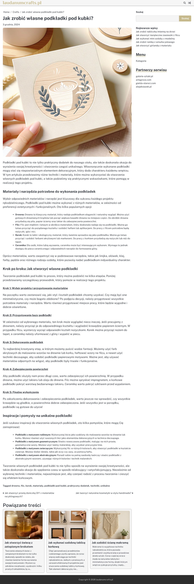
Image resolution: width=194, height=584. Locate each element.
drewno (16, 485)
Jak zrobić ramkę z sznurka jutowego (155, 42)
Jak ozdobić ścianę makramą (110, 542)
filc (22, 485)
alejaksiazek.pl (144, 86)
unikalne (105, 485)
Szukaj (139, 12)
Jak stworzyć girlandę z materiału (153, 45)
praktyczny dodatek (78, 485)
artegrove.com (143, 80)
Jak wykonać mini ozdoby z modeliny (155, 38)
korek (29, 485)
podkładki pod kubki (55, 485)
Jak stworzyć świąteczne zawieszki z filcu (158, 35)
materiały (38, 485)
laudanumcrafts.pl (22, 2)
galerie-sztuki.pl (144, 76)
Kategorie (141, 61)
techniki (94, 485)
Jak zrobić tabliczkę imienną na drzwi (155, 31)
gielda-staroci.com (146, 83)
